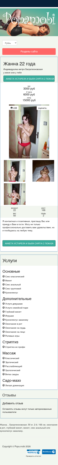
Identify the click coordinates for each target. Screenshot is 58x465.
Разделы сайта (29, 52)
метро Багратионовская (31, 69)
